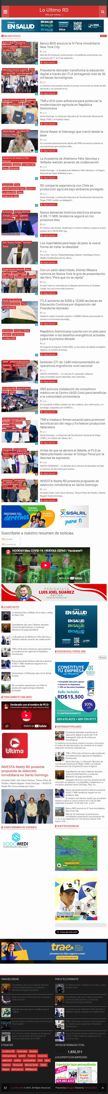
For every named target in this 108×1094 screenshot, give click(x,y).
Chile (17, 184)
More (103, 36)
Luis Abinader (23, 73)
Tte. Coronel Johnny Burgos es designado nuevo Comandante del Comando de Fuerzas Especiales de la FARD (31, 1036)
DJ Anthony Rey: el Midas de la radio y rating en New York (86, 986)
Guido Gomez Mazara (13, 269)
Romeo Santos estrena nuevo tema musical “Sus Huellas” (32, 1022)
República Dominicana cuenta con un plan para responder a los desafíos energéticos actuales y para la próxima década (73, 335)
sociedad (21, 487)
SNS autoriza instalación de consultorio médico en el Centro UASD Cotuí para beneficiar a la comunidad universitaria (73, 392)
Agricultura (8, 184)
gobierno (31, 100)
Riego (26, 104)
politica (6, 457)
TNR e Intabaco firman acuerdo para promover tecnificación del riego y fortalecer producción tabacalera (72, 423)
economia (42, 1055)
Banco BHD (8, 42)
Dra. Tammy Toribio (12, 242)
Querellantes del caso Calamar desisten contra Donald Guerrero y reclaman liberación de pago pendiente (84, 774)
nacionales (22, 1051)
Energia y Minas (10, 215)
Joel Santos (8, 219)
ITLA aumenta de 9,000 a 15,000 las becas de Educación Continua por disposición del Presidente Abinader (71, 304)
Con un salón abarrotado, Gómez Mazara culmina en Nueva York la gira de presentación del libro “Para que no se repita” (72, 273)
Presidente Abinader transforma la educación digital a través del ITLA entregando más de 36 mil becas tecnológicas (72, 74)
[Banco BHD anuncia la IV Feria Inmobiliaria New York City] (19, 53)
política (17, 1060)
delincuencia (17, 1069)
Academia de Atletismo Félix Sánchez (16, 159)
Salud (5, 168)
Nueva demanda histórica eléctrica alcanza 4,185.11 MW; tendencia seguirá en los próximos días (70, 216)
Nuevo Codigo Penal (12, 453)
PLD (26, 453)
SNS (5, 392)
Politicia (6, 134)
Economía (20, 42)
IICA (5, 104)
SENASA (14, 168)
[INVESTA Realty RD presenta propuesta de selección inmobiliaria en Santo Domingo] (19, 491)
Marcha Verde (31, 1064)
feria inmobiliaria (10, 46)
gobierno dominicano (19, 361)
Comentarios (10, 544)
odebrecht (7, 1060)
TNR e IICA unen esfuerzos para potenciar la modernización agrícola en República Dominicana (71, 104)
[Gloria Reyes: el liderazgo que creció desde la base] (19, 141)
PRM (14, 134)
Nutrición (27, 242)
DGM (5, 361)
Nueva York (8, 276)
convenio (7, 164)
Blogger (70, 1087)
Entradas (8, 539)
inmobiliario (25, 46)
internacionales (9, 1055)
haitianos (7, 365)
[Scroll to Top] (103, 1087)
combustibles (29, 1060)
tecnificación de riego (12, 430)
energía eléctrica (22, 211)
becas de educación (12, 300)
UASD (12, 392)
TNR (33, 104)
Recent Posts (12, 36)
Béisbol (6, 1069)
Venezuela (17, 1064)
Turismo (31, 1055)
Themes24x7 (91, 1087)
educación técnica (11, 303)
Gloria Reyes (9, 130)
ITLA (32, 69)
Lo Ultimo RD (9, 50)
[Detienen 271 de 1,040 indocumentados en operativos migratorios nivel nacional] (19, 372)
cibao (47, 1060)
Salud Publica (23, 388)
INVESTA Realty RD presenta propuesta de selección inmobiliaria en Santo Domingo (69, 482)
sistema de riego (10, 196)
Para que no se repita (25, 276)
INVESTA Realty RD (12, 484)
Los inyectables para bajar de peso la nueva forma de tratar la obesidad (70, 245)
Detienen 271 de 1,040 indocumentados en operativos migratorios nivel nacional (70, 364)
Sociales (33, 1051)
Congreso (7, 449)
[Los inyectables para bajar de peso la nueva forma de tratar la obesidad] (19, 253)
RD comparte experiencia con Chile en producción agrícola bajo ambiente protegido (72, 187)
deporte (16, 164)
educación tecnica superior (15, 69)
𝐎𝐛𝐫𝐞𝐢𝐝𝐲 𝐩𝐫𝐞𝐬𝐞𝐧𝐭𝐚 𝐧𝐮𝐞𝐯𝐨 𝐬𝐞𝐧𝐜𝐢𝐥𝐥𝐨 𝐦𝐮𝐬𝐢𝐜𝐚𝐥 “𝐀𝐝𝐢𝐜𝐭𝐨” (30, 1010)
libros (27, 269)
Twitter (43, 1064)
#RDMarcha (31, 1069)
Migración (7, 368)
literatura (7, 273)
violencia (6, 1064)
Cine (40, 1060)
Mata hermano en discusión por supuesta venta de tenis (31, 998)
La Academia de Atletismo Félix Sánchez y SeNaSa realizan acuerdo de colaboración (69, 160)
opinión (22, 1055)
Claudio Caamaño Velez (14, 100)
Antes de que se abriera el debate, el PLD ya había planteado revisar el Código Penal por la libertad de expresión (72, 454)
